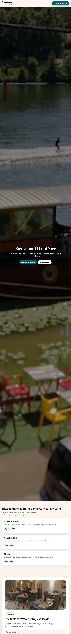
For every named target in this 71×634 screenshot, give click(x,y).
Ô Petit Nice (8, 3)
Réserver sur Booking (60, 3)
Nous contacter (45, 262)
